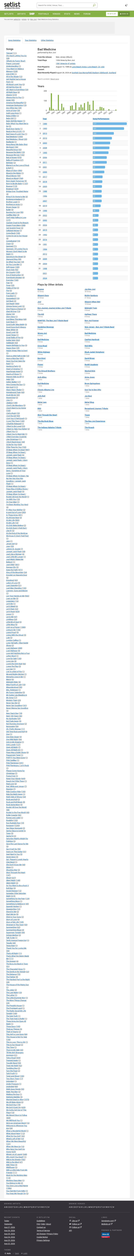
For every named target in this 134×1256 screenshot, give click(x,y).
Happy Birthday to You (15, 345)
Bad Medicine (11, 137)
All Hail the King (12, 87)
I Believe (9, 403)
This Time (10, 1047)
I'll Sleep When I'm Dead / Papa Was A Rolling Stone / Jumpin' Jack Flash (17, 489)
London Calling (12, 640)
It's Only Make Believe (14, 525)
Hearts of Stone (12, 374)
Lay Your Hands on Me (15, 596)
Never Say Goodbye (14, 705)
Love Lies (10, 661)
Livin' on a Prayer (13, 627)
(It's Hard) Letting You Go (16, 56)
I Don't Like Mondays (14, 405)
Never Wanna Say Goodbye (17, 708)
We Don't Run (11, 1105)
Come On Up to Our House (16, 236)
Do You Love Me (12, 264)
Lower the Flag (12, 666)
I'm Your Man (11, 502)
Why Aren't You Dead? (15, 1157)
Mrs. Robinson (12, 690)
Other (47, 40)
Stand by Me (11, 912)
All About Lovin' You (14, 84)
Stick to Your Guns (13, 917)
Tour (31, 40)
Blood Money (11, 176)
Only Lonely (11, 745)
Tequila (9, 943)
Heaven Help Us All (13, 377)
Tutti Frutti (10, 1073)
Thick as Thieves (12, 1029)
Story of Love (11, 919)
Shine (8, 867)
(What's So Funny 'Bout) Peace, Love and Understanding (15, 63)
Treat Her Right (12, 1066)
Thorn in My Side (12, 1050)
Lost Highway (11, 648)
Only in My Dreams (13, 742)
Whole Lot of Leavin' (14, 1154)
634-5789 (10, 74)
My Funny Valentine (14, 692)
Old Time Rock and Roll (15, 732)
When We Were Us (13, 1146)
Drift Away (10, 267)
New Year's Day (12, 713)
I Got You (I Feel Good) (15, 418)
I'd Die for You (11, 445)
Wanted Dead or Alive (14, 1100)
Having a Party (12, 366)
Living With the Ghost (14, 635)
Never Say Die (11, 703)
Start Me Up (11, 914)
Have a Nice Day (12, 358)
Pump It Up (10, 776)
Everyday (10, 280)
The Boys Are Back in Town (17, 964)
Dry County (10, 272)
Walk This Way (12, 1092)
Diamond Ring (12, 259)
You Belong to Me (13, 1183)
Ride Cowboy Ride (13, 792)
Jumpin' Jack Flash (14, 551)
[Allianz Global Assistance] (105, 1235)
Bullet (8, 210)
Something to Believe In (15, 904)
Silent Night (10, 880)
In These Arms (12, 515)
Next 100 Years (12, 716)
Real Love (10, 784)
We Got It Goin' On (13, 1107)
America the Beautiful (15, 103)
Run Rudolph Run (13, 823)
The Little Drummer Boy (15, 998)
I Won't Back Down (13, 442)
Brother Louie (11, 202)
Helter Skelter (11, 382)
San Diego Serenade (14, 828)
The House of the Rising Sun (17, 985)
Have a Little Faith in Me (16, 356)
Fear (8, 283)
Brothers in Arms (13, 204)
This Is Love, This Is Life (15, 1042)
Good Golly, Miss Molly (15, 324)
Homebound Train (13, 392)
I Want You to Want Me (15, 434)
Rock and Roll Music (14, 802)
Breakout (10, 189)
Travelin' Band (11, 1063)
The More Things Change (16, 1000)
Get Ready (10, 304)
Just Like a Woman (14, 554)
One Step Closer (12, 737)
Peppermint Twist (13, 755)
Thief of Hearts (12, 1032)
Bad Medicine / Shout (14, 139)
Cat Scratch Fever (13, 228)
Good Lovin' (11, 332)
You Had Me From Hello (15, 1191)
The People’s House (14, 1006)
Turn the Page (11, 1071)
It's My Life (10, 520)
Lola (8, 638)
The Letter (10, 995)
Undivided (10, 1086)
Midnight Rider (12, 682)
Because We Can (13, 155)
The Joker (10, 990)
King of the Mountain (14, 572)
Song (14, 40)
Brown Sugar (11, 207)
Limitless (9, 619)
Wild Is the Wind (12, 1162)
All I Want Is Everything (15, 90)
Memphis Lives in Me (14, 677)
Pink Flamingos (12, 763)
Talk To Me (10, 938)
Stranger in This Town (15, 925)
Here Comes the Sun (14, 384)
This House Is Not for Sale (16, 1037)
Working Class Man (14, 1180)
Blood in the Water (13, 173)
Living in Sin (11, 630)
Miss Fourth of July (14, 685)
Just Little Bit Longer (14, 557)
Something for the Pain (15, 899)
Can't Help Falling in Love (16, 217)
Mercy (8, 679)
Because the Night (13, 152)
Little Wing (10, 625)
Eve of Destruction (13, 275)
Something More (12, 901)
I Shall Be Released (13, 424)
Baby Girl (9, 118)
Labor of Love (11, 583)
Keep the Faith (12, 570)
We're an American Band (16, 1123)
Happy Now (11, 348)
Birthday (9, 163)
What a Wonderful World (16, 1131)
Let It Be (9, 604)
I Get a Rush (11, 413)
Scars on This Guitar (14, 852)
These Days (10, 1026)
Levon (8, 614)
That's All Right (12, 953)
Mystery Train (11, 700)
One (7, 734)
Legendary (10, 601)
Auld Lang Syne (12, 113)
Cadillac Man (11, 215)
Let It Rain (10, 609)
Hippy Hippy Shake (13, 390)
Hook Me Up (11, 395)
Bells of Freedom (13, 160)
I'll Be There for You (13, 447)
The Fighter (10, 977)
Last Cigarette (12, 585)
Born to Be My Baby (14, 184)
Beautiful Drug (12, 150)
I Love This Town (13, 421)
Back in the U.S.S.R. (14, 131)
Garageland (11, 298)
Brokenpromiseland (14, 199)
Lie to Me (9, 617)
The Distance (11, 974)
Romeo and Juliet (13, 818)
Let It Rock (10, 612)
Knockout (10, 580)
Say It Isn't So (11, 849)
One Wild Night (12, 739)
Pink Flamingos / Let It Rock (17, 765)
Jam (8, 541)
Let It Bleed (10, 606)
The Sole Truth (12, 1016)
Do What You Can (13, 262)
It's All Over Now (12, 518)
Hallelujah (10, 343)
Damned (9, 246)
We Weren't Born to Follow (16, 1115)
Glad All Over (11, 311)
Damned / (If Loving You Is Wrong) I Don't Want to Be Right (17, 251)
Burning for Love (13, 212)
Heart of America (13, 369)
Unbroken (10, 1081)
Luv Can (9, 669)
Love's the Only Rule (14, 664)
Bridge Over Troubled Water (17, 191)
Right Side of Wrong (14, 797)
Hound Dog (10, 398)
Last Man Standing (14, 588)
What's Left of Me (13, 1139)
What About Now (13, 1133)
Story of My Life (12, 922)
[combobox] (67, 5)
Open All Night (12, 747)
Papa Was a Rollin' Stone (16, 752)
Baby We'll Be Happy (14, 121)
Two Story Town (12, 1079)
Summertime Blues (13, 930)
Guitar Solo (10, 340)
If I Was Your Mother (14, 510)
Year (45, 119)
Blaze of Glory (11, 170)
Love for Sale (11, 658)
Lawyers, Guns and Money (17, 591)
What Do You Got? (13, 1136)
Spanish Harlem (12, 906)
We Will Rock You (13, 1120)
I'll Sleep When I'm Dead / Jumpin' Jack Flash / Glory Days (16, 460)
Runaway (10, 826)
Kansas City (11, 567)
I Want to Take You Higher (16, 429)
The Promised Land (14, 1008)
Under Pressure (12, 1084)
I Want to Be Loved (13, 426)
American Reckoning (14, 105)
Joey (8, 546)
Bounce (9, 186)
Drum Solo (10, 270)
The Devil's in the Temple (15, 972)
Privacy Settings (43, 1240)
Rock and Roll (11, 799)
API (70, 1231)
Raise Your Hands (13, 779)
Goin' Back (10, 322)
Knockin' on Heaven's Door (16, 575)
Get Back (9, 301)
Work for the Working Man (16, 1175)
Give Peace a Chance (14, 309)
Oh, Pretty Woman (13, 729)
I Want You (10, 431)
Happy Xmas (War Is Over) (17, 351)
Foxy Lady (10, 293)
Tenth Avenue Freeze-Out (16, 940)
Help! (8, 379)
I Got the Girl (11, 416)
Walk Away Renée (13, 1089)
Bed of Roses (11, 157)
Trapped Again (12, 1060)
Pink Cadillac (11, 760)
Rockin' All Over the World (16, 807)
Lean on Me (11, 598)
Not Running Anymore (15, 724)
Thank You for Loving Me (16, 948)
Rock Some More (13, 805)
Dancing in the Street (14, 257)
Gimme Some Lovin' (14, 306)
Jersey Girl (10, 544)
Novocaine (10, 726)
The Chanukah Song (14, 969)
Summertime (11, 927)
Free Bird (9, 296)
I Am (8, 400)
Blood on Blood (12, 178)
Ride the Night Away (14, 794)
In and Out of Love (13, 512)
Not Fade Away (12, 721)
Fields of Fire (11, 288)
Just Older (10, 565)
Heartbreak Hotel (13, 371)
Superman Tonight (13, 932)
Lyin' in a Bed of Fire (14, 672)
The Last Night (12, 993)
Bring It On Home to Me (15, 197)
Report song (55, 79)
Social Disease (12, 891)
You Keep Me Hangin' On (16, 1193)
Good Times (11, 335)
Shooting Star (11, 870)
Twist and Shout (12, 1076)
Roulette (9, 820)
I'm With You (11, 499)
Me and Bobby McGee (15, 674)
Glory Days (10, 317)
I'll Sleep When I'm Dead (15, 450)
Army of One (11, 110)
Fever (8, 285)
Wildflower (10, 1167)
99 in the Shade (12, 77)
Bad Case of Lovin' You (15, 134)
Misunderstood (12, 687)
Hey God (9, 387)
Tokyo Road (11, 1058)
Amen (8, 100)
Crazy (8, 244)
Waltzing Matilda (13, 1097)
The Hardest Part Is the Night (18, 979)
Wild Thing (10, 1165)
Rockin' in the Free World (16, 812)
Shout (8, 878)
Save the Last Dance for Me (17, 844)
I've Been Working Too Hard (17, 505)
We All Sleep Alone (13, 1102)
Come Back (10, 233)
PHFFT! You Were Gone (15, 758)
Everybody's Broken (14, 277)
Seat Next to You (13, 854)
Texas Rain (10, 946)
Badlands (10, 142)
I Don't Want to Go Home (16, 408)
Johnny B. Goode (13, 549)
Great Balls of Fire (13, 338)
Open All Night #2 (13, 750)
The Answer (11, 961)
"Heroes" (9, 53)
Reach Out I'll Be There (15, 781)
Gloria (8, 314)
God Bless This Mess (14, 319)
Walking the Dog (12, 1094)
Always (9, 95)
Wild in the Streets (13, 1160)
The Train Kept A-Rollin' (15, 1019)
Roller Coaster (12, 815)
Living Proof (11, 632)
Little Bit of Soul (12, 622)
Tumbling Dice (11, 1068)
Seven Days (10, 857)
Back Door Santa (13, 129)
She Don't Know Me (14, 865)
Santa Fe (9, 836)
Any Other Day (12, 108)
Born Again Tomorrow (15, 181)
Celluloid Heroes (12, 231)
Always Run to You (13, 97)
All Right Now (11, 92)
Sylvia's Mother (12, 935)
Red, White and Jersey (15, 786)
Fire (7, 291)
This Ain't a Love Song (15, 1034)
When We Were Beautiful (16, 1141)
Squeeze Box (11, 909)
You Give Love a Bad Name (17, 1186)
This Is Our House (13, 1045)
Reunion (9, 789)
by (65, 63)
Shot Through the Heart (15, 872)
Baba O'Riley (11, 116)
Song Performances (101, 119)
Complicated (11, 241)
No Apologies (11, 719)
